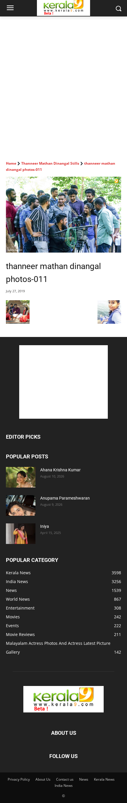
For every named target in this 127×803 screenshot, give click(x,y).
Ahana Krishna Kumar (60, 470)
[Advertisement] (63, 82)
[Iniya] (20, 533)
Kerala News (104, 779)
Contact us (65, 779)
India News (64, 785)
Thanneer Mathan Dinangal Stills (50, 163)
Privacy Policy (19, 779)
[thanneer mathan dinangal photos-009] (18, 322)
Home (11, 163)
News (83, 779)
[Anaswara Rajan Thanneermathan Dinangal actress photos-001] (109, 322)
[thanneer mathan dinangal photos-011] (63, 215)
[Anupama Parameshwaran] (20, 505)
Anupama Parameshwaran (65, 498)
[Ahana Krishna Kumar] (20, 477)
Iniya (44, 526)
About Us (43, 779)
